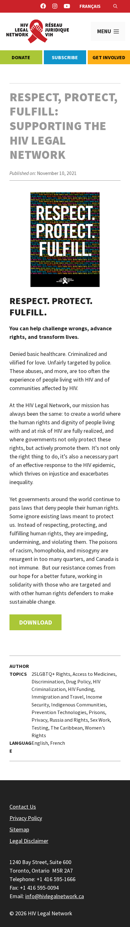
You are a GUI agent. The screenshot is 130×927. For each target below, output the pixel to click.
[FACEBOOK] (43, 6)
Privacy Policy (25, 818)
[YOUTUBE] (67, 6)
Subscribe (65, 57)
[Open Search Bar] (115, 6)
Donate (21, 57)
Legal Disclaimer (28, 840)
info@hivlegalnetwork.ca (54, 896)
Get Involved (108, 57)
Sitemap (19, 829)
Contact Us (22, 806)
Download (35, 622)
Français (90, 6)
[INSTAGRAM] (55, 6)
